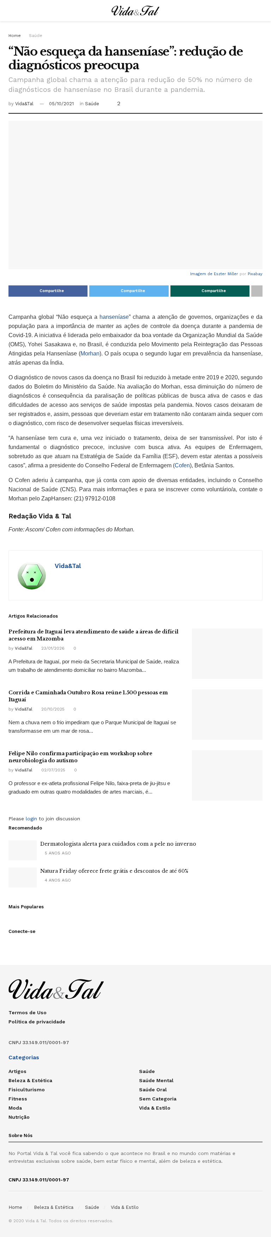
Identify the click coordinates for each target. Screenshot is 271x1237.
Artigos (17, 1071)
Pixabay (255, 274)
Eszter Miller (226, 274)
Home (14, 35)
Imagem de (202, 274)
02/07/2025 (52, 770)
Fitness (17, 1099)
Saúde (35, 35)
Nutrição (19, 1117)
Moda (15, 1108)
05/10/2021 (61, 103)
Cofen (182, 465)
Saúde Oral (153, 1089)
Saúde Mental (156, 1080)
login (31, 818)
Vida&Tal (24, 103)
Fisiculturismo (26, 1089)
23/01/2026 (52, 648)
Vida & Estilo (154, 1108)
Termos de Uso (27, 1012)
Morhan (90, 353)
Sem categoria (157, 1099)
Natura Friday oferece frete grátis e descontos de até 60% (114, 871)
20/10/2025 (52, 709)
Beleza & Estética (30, 1080)
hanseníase (114, 317)
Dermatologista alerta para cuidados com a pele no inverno (118, 844)
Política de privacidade (36, 1021)
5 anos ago (57, 853)
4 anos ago (57, 880)
